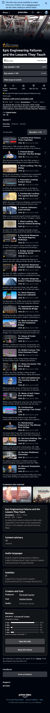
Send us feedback (32, 700)
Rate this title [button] (25, 641)
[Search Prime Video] (32, 12)
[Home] (22, 12)
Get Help (6, 686)
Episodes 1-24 (35, 132)
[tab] (6, 124)
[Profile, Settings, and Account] (46, 12)
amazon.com (32, 5)
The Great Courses (26, 595)
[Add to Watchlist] (13, 86)
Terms (38, 658)
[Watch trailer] (5, 86)
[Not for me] (34, 86)
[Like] (23, 86)
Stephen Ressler (11, 112)
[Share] (44, 86)
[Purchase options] (45, 139)
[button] (16, 634)
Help (41, 700)
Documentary (25, 102)
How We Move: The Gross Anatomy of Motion (17, 495)
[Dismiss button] (46, 3)
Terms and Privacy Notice (15, 700)
